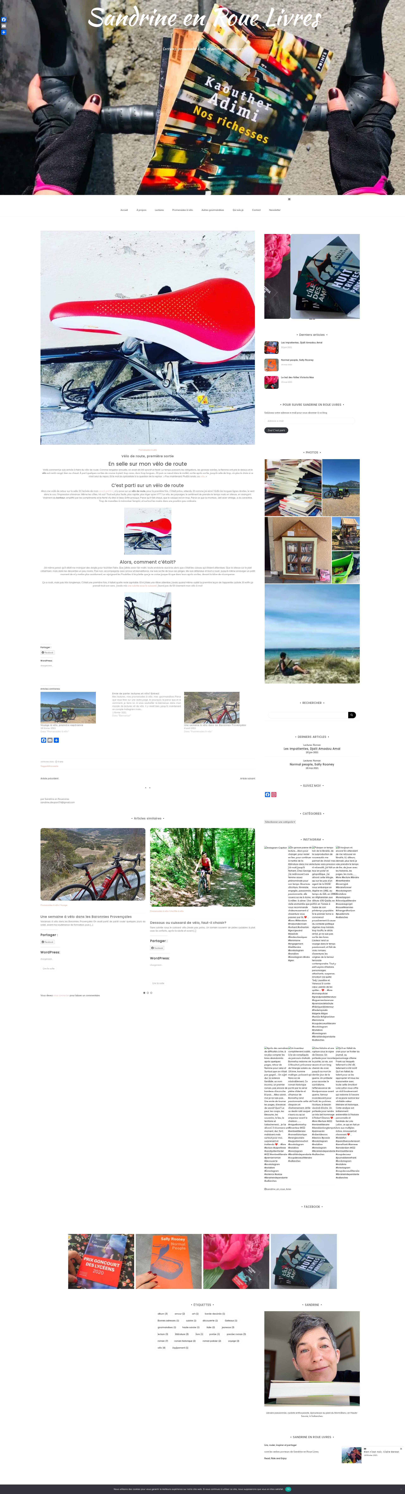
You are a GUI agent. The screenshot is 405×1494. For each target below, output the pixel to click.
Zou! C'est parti (276, 430)
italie (211, 1327)
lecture (163, 1334)
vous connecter (61, 995)
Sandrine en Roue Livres (202, 16)
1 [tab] (144, 993)
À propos (141, 210)
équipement (180, 1347)
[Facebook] (4, 19)
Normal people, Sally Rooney (297, 359)
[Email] (4, 26)
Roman (317, 745)
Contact (256, 210)
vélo (202, 476)
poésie (214, 1334)
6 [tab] (314, 319)
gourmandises (167, 1327)
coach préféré (106, 491)
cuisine (191, 1320)
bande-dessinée (215, 1313)
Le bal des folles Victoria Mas (297, 377)
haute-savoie (190, 1327)
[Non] (401, 1489)
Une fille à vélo (183, 911)
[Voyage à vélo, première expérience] (74, 707)
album (163, 1313)
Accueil (124, 210)
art (195, 1313)
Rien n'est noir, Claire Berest (381, 1451)
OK (288, 1489)
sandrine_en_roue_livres (278, 1189)
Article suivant (247, 778)
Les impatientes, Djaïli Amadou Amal (301, 342)
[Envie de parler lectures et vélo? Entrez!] (148, 704)
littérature (182, 1334)
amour (180, 1313)
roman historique (185, 1340)
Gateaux (231, 1320)
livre (199, 1334)
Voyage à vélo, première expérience (61, 725)
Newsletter (274, 210)
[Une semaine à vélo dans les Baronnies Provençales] (218, 707)
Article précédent (49, 778)
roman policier (212, 1340)
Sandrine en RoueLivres (57, 799)
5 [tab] (313, 319)
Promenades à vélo (182, 210)
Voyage (70, 905)
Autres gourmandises (213, 210)
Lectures (159, 210)
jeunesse (228, 1327)
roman (163, 1340)
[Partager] (4, 32)
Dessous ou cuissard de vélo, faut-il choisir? (195, 922)
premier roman (236, 1334)
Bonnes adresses (168, 1320)
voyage (233, 1340)
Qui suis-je (238, 210)
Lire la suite (55, 968)
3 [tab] (151, 993)
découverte (53, 766)
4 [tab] (312, 319)
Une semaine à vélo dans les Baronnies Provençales (215, 725)
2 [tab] (148, 993)
